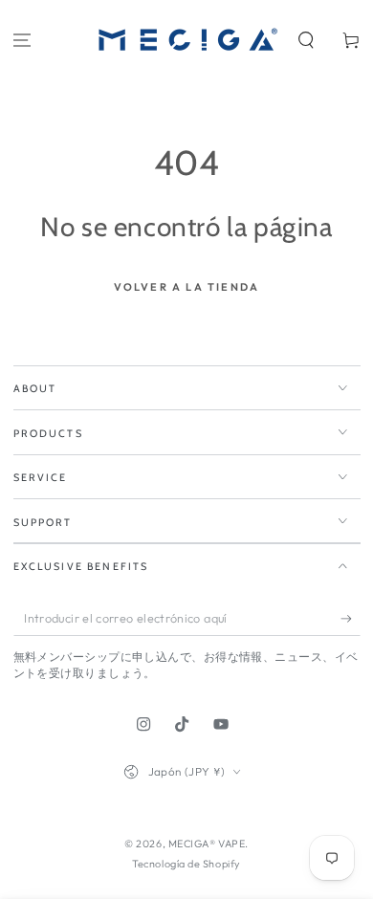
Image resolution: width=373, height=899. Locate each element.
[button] (305, 40)
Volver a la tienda (187, 287)
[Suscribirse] (350, 619)
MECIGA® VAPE (206, 843)
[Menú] (22, 40)
